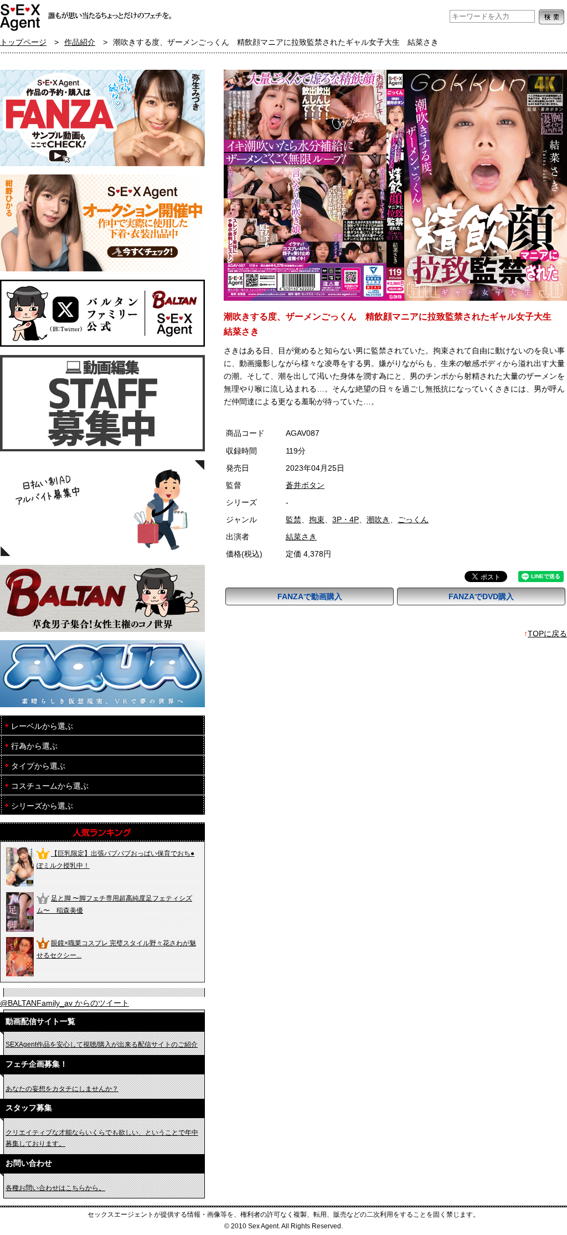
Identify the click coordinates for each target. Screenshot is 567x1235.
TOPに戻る (547, 634)
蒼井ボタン (305, 485)
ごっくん (413, 520)
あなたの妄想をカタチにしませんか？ (62, 1089)
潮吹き (378, 520)
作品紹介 (79, 42)
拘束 (316, 520)
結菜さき (301, 537)
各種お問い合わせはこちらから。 (55, 1188)
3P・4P (345, 520)
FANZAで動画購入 (309, 596)
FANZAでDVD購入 (481, 596)
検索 (551, 16)
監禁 (293, 520)
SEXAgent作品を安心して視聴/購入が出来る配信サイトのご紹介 (102, 1044)
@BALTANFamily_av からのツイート (64, 1003)
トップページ (23, 42)
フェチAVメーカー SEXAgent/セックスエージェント (21, 16)
